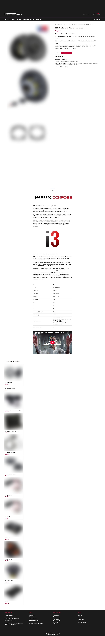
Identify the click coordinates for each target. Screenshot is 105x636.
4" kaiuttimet (68, 63)
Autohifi (60, 24)
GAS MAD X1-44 (8, 559)
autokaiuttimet (64, 64)
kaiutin (71, 64)
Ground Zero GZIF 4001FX (10, 474)
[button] (22, 366)
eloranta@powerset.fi (10, 620)
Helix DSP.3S (7, 538)
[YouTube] (97, 19)
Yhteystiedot (56, 615)
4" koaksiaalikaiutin (76, 63)
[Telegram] (67, 67)
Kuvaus (53, 190)
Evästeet (55, 622)
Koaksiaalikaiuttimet (67, 24)
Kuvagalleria (81, 619)
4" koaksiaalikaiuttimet (76, 24)
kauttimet (76, 64)
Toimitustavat (56, 618)
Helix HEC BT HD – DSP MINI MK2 (12, 431)
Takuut (55, 623)
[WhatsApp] (65, 67)
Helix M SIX (7, 602)
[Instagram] (95, 19)
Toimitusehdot (56, 619)
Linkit (79, 618)
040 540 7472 (8, 618)
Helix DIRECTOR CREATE (10, 452)
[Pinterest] (62, 67)
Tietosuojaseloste (57, 620)
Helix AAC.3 (7, 516)
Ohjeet (79, 616)
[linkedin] (63, 67)
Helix (69, 64)
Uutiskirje (80, 615)
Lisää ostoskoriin (66, 53)
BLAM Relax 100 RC (9, 580)
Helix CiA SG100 (8, 382)
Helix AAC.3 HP (8, 495)
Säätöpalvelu (81, 620)
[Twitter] (60, 67)
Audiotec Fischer (93, 63)
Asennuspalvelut (82, 622)
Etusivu (56, 24)
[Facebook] (93, 19)
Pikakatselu (22, 369)
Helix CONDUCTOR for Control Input (13, 410)
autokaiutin (57, 64)
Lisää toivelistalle (60, 56)
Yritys (54, 616)
